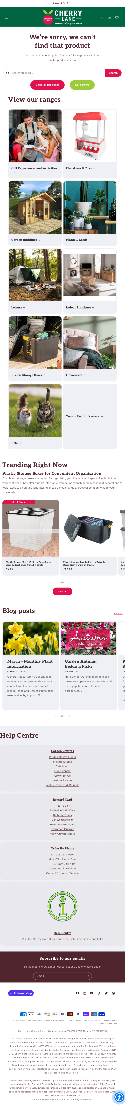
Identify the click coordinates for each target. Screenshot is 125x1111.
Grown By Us (62, 775)
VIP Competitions (62, 819)
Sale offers (82, 84)
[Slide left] (55, 582)
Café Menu (62, 766)
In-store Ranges (62, 780)
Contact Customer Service (62, 873)
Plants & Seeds (76, 240)
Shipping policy (110, 1020)
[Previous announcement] (6, 3)
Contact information (108, 1024)
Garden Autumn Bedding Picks (81, 664)
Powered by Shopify (41, 1020)
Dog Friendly (62, 771)
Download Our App (62, 829)
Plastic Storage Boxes (26, 375)
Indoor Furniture (78, 307)
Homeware (74, 375)
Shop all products (47, 84)
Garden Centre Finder (62, 757)
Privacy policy (75, 1020)
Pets (14, 443)
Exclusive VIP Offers (62, 810)
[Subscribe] (88, 976)
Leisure (16, 307)
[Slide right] (69, 582)
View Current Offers (62, 833)
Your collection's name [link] (83, 416)
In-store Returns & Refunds (62, 785)
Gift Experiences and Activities (34, 168)
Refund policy (59, 1020)
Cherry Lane (26, 1020)
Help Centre (19, 736)
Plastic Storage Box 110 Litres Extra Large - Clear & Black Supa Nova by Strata (29, 563)
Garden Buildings (24, 240)
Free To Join (62, 805)
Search (113, 73)
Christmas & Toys (79, 168)
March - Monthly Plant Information (30, 664)
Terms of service (92, 1020)
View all (62, 591)
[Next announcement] (118, 3)
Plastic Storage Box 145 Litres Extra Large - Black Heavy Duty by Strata (87, 563)
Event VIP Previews (62, 824)
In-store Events (62, 761)
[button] (6, 17)
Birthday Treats (62, 815)
